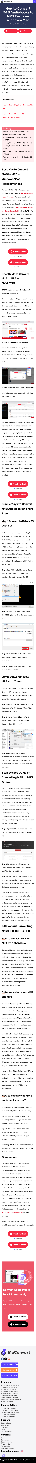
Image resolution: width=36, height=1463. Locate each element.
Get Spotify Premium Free (10, 1412)
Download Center (8, 1370)
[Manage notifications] (3, 1455)
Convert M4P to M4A (8, 1416)
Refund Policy (6, 1446)
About (3, 1438)
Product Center (8, 1365)
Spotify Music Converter (9, 1387)
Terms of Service (6, 1442)
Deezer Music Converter (9, 1395)
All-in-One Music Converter (10, 1385)
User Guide (5, 1425)
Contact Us (5, 1440)
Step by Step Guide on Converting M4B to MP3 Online (18, 152)
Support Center (6, 1423)
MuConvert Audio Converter (12, 1212)
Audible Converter (7, 1402)
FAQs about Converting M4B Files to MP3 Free (17, 158)
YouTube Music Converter (9, 1393)
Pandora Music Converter (9, 1398)
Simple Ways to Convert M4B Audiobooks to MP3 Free (17, 138)
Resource (4, 1427)
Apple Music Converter (8, 1389)
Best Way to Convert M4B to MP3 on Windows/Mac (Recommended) (16, 133)
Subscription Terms (7, 1448)
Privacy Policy (6, 1444)
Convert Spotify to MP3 (9, 1408)
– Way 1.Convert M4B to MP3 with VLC (17, 143)
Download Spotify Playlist (10, 1410)
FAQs (3, 1429)
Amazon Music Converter (9, 1391)
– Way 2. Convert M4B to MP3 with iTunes (16, 147)
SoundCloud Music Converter (11, 1400)
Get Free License (6, 1431)
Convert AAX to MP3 (8, 1414)
